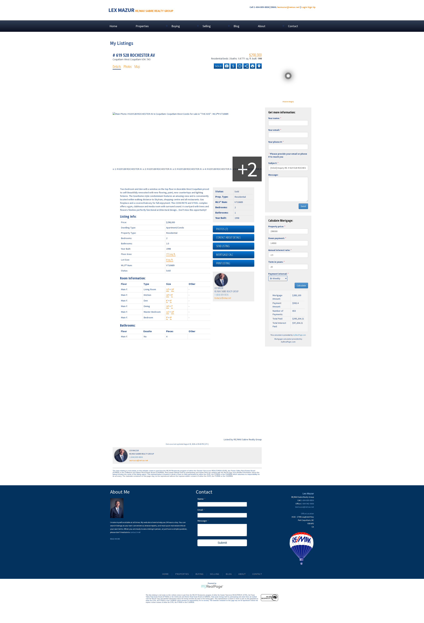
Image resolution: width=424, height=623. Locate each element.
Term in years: (275, 262)
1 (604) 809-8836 (221, 294)
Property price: (276, 226)
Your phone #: (275, 142)
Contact (293, 26)
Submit (222, 542)
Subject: (272, 163)
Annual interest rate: (279, 250)
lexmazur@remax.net (288, 7)
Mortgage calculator (235, 255)
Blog (236, 26)
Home (113, 26)
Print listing (223, 263)
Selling (214, 574)
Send (303, 206)
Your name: (274, 118)
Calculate (301, 285)
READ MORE (115, 539)
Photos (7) (222, 229)
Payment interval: (277, 273)
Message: (273, 174)
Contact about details (228, 237)
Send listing (223, 246)
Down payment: (276, 238)
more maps (288, 101)
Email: (200, 509)
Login (304, 7)
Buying (199, 574)
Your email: (274, 130)
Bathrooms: (127, 325)
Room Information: (133, 278)
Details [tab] (117, 66)
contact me (135, 532)
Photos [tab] (128, 66)
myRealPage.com (299, 335)
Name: (200, 498)
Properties (182, 574)
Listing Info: (128, 216)
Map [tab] (137, 66)
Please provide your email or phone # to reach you (287, 155)
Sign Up (312, 7)
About (242, 574)
